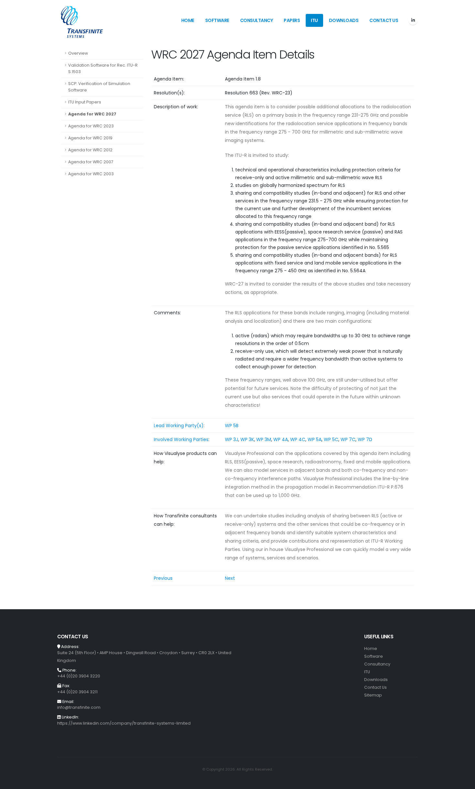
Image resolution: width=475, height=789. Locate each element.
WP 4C (297, 439)
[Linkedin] (412, 20)
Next (230, 578)
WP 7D (365, 439)
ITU (314, 20)
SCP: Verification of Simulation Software (99, 87)
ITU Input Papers (84, 102)
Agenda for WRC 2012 (90, 150)
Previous (163, 578)
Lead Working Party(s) (179, 425)
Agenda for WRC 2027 (92, 114)
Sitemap (373, 695)
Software (217, 20)
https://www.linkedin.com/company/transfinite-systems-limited (124, 723)
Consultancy (256, 20)
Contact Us (383, 20)
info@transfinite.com (78, 707)
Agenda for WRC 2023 (91, 126)
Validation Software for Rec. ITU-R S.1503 (103, 68)
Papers (292, 20)
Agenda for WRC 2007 (90, 162)
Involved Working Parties (181, 439)
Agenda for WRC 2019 (90, 138)
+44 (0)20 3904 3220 (78, 676)
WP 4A (280, 439)
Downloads (344, 20)
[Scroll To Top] (464, 781)
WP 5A (315, 439)
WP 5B (231, 425)
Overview (78, 53)
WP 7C (348, 439)
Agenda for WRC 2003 (91, 174)
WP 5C (331, 439)
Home (187, 20)
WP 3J (231, 439)
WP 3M (263, 439)
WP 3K (247, 439)
